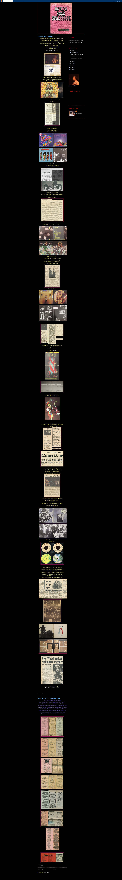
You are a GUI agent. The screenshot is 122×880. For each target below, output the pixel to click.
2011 (71, 63)
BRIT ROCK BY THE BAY (52, 50)
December (74, 52)
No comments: (39, 693)
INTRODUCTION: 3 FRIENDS (76, 40)
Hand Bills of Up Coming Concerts (49, 698)
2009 (71, 50)
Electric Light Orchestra (45, 36)
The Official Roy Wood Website (52, 687)
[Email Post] (42, 693)
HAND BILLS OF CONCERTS (75, 42)
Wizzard (55, 350)
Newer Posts (40, 869)
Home (55, 869)
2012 (71, 65)
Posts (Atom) (46, 872)
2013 (71, 67)
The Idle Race (55, 80)
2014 (71, 69)
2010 (71, 61)
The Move (55, 131)
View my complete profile (78, 113)
